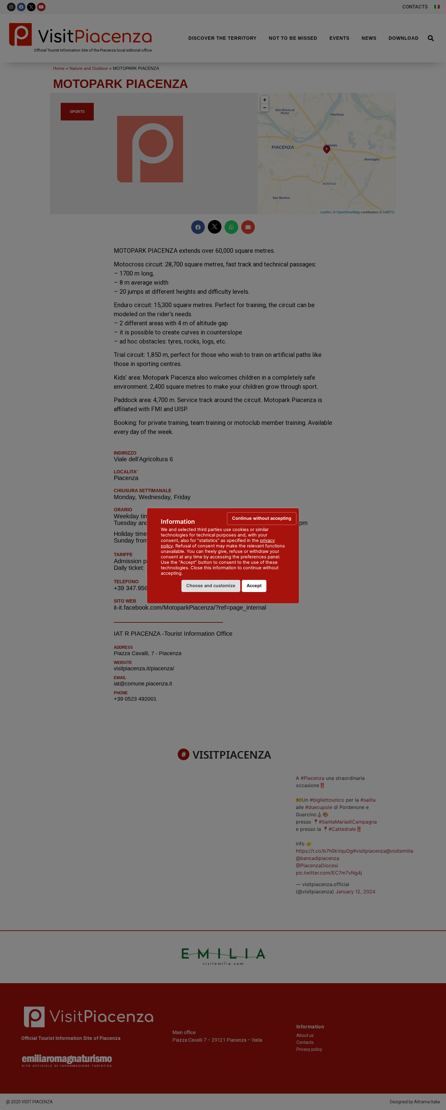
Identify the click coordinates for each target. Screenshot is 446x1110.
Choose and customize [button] (210, 585)
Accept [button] (254, 585)
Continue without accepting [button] (261, 518)
